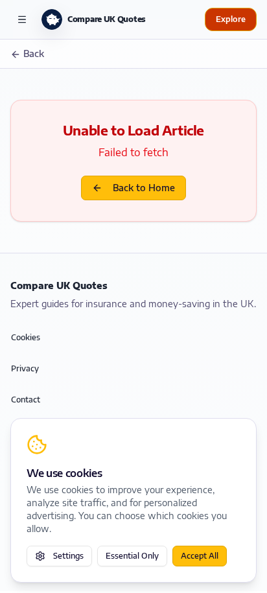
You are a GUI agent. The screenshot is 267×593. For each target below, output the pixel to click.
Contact (25, 399)
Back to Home (144, 187)
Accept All (199, 556)
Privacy (25, 368)
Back (33, 53)
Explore (231, 19)
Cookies (25, 337)
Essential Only (132, 556)
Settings (68, 556)
